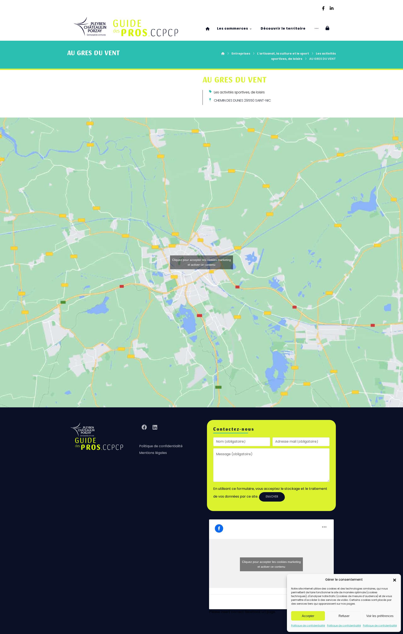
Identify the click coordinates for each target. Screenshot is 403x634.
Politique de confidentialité (308, 626)
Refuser (344, 616)
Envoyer (272, 496)
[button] (395, 580)
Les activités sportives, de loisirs (239, 92)
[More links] (316, 29)
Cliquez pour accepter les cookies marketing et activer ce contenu (201, 262)
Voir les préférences (380, 616)
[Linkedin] (331, 8)
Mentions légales (153, 453)
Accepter (308, 616)
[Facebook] (323, 8)
